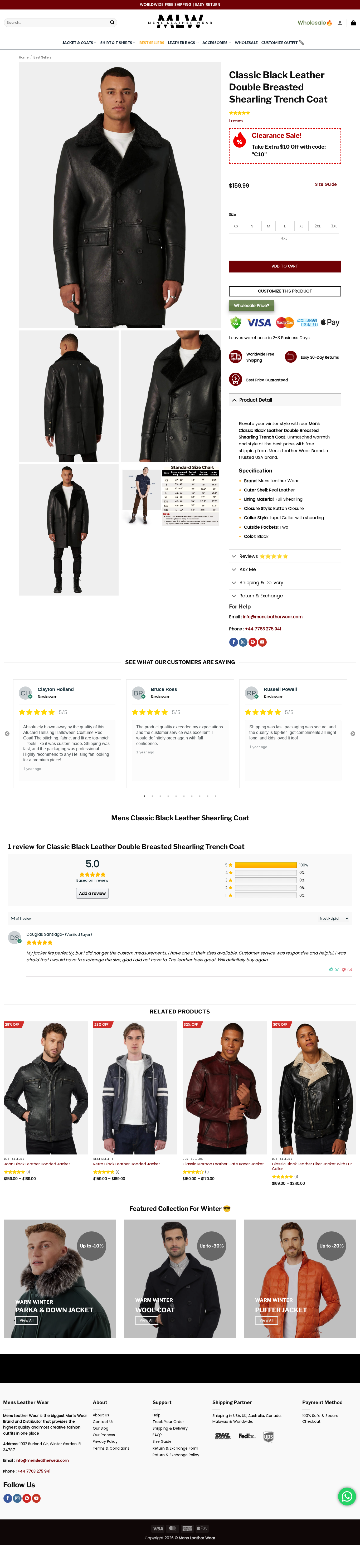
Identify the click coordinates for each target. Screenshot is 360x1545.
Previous (7, 734)
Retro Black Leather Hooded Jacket (126, 1164)
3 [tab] (161, 796)
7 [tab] (192, 796)
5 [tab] (176, 796)
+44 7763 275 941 (263, 629)
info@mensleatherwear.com (273, 617)
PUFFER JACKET (281, 1310)
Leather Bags (181, 42)
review (236, 120)
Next (353, 734)
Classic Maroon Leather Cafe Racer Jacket (223, 1164)
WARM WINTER (34, 1302)
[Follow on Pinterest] (253, 642)
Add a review (92, 893)
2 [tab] (153, 796)
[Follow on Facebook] (233, 642)
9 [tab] (208, 796)
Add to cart (285, 266)
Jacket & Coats (77, 42)
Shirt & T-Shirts (116, 42)
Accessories (214, 42)
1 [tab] (145, 796)
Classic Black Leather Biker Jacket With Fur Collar (312, 1166)
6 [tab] (184, 796)
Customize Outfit (279, 42)
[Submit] (112, 22)
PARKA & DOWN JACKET (54, 1310)
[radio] (236, 226)
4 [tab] (169, 796)
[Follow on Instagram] (243, 642)
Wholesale (246, 42)
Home (23, 57)
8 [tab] (200, 796)
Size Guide (326, 184)
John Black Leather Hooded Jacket (37, 1164)
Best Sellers (151, 42)
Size (232, 215)
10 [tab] (216, 796)
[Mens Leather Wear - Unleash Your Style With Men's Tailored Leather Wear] (180, 22)
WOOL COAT (155, 1310)
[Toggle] (234, 400)
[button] (340, 22)
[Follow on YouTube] (262, 642)
